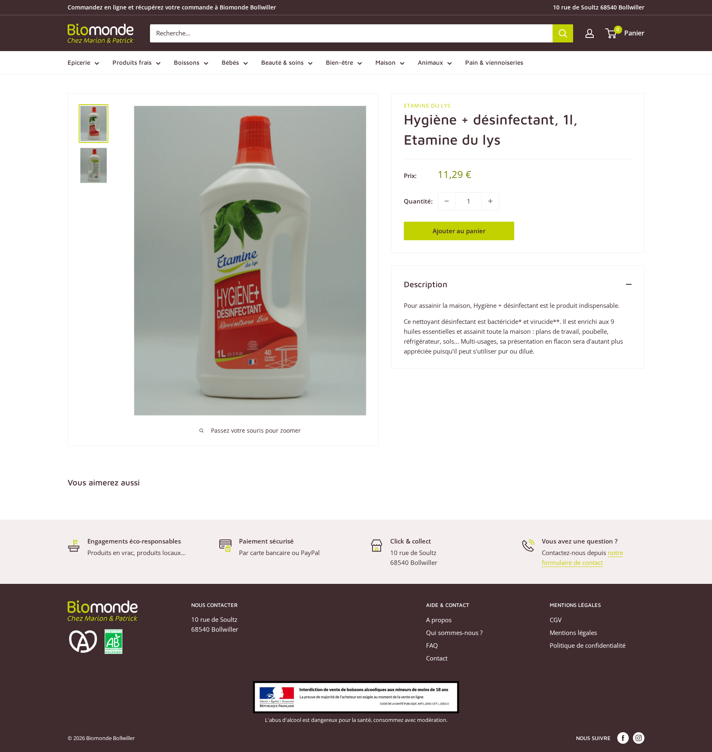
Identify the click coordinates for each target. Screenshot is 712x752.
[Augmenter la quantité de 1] (490, 201)
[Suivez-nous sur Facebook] (623, 738)
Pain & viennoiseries (494, 62)
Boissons (186, 62)
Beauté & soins (282, 62)
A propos (439, 620)
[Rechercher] (563, 33)
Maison (385, 62)
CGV (556, 620)
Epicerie (79, 62)
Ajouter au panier (459, 231)
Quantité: (418, 201)
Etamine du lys (427, 105)
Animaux (430, 62)
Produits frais (132, 62)
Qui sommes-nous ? (454, 632)
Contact (436, 658)
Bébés (230, 62)
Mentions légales (573, 632)
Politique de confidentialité (587, 645)
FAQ (432, 645)
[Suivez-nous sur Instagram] (638, 738)
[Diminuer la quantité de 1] (446, 201)
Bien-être (339, 62)
